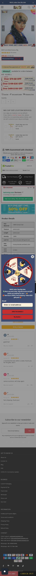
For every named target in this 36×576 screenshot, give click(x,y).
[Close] (32, 256)
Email (4, 301)
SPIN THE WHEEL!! (17, 311)
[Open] (4, 571)
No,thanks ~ (17, 317)
